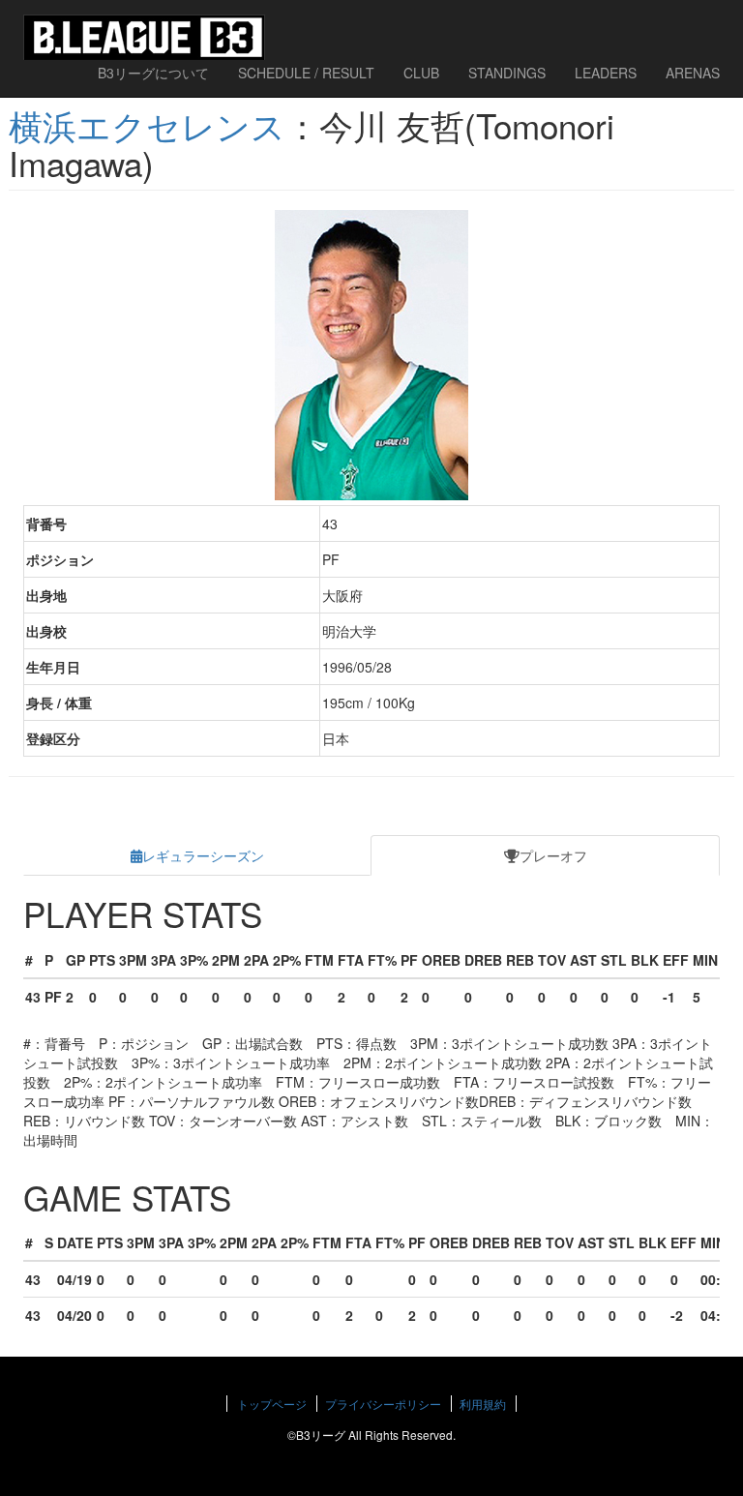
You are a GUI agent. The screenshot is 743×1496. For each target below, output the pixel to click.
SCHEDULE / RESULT (306, 72)
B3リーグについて (153, 72)
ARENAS (693, 72)
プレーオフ (553, 855)
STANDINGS (507, 72)
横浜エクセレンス (147, 125)
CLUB (421, 72)
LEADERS (606, 72)
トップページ (272, 1403)
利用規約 (483, 1403)
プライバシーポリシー (383, 1403)
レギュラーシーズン (203, 855)
